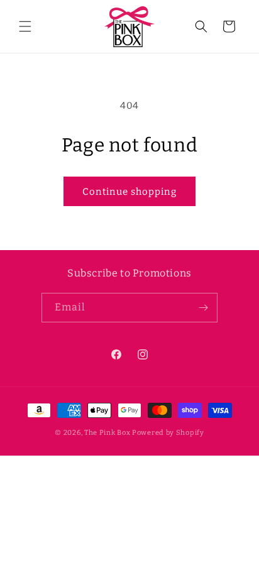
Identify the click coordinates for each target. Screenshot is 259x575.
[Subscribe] (203, 307)
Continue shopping (129, 191)
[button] (25, 26)
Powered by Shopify (168, 433)
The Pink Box (107, 433)
